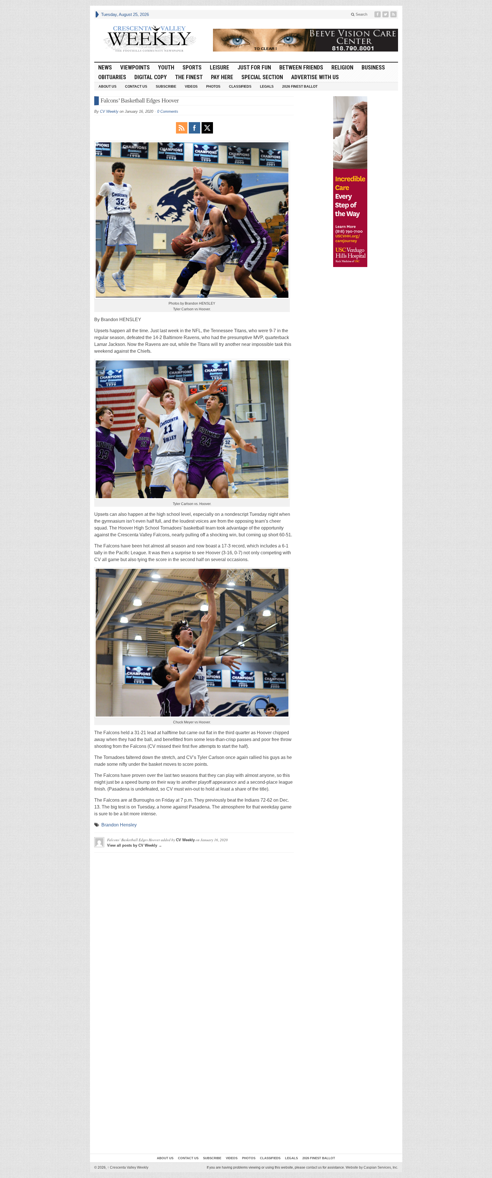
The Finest (189, 77)
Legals (267, 87)
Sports (192, 67)
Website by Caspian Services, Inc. (372, 1167)
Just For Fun (254, 67)
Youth (166, 67)
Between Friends (301, 67)
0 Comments (167, 111)
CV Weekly (109, 111)
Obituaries (112, 77)
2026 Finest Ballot (299, 87)
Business (373, 67)
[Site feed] (394, 14)
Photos (213, 87)
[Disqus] (194, 928)
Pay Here (222, 77)
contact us (314, 1167)
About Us (107, 87)
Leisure (219, 67)
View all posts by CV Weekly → (134, 845)
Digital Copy (150, 77)
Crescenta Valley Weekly (127, 1167)
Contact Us (136, 87)
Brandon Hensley (119, 824)
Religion (342, 67)
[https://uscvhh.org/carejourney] (350, 181)
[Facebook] (378, 14)
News (105, 67)
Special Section (262, 77)
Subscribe (166, 87)
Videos (191, 87)
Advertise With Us (315, 77)
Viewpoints (135, 67)
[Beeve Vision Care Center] (305, 40)
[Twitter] (386, 14)
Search (360, 14)
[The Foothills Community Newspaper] (149, 39)
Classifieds (240, 87)
